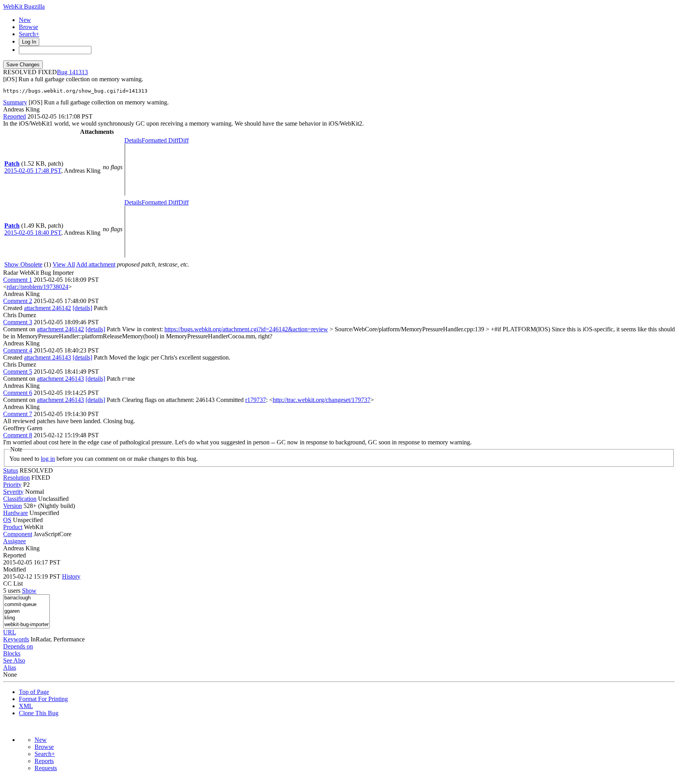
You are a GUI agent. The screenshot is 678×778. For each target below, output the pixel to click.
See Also (14, 660)
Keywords (16, 639)
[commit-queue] (26, 604)
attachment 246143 (47, 357)
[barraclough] (26, 598)
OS (7, 520)
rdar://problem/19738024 (37, 286)
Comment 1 (17, 279)
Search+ (29, 34)
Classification (19, 498)
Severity (13, 491)
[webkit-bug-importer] (26, 624)
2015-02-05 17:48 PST (32, 170)
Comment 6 (17, 392)
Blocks (11, 653)
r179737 (255, 399)
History (71, 576)
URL (9, 632)
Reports (44, 761)
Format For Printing (43, 699)
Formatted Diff (160, 140)
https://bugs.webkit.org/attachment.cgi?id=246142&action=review (246, 329)
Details (133, 140)
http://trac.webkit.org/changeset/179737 (321, 399)
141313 (78, 72)
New (25, 19)
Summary (15, 102)
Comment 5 (17, 371)
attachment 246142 (47, 308)
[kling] (26, 618)
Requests (46, 768)
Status (10, 470)
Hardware (15, 513)
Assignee (14, 541)
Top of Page (34, 692)
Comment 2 (17, 301)
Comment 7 (17, 414)
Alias (9, 667)
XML (26, 706)
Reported (14, 116)
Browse (28, 27)
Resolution (16, 477)
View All (64, 264)
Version (12, 505)
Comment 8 (17, 435)
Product (12, 527)
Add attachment (95, 264)
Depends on (18, 646)
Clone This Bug (38, 713)
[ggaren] (26, 611)
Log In (29, 42)
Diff (184, 140)
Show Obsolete (23, 264)
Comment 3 (17, 322)
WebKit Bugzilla (24, 6)
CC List (13, 583)
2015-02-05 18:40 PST (32, 232)
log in (48, 458)
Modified (14, 569)
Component (17, 534)
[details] (82, 308)
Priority (12, 484)
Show (29, 590)
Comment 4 (17, 350)
